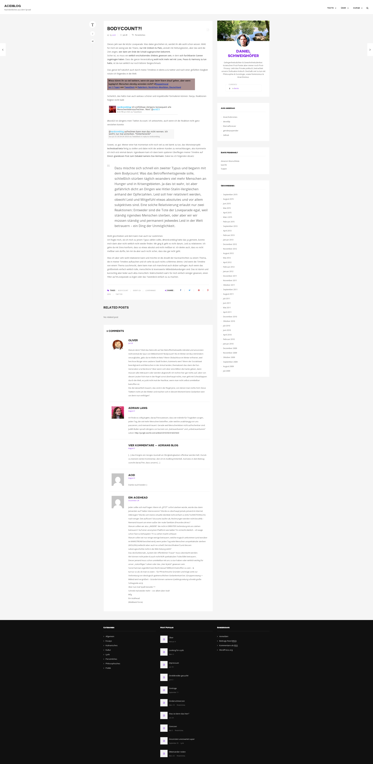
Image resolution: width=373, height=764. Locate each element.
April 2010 (227, 334)
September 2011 (230, 289)
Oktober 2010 (229, 321)
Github (226, 135)
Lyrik (108, 654)
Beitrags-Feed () (227, 641)
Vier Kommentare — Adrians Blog (153, 445)
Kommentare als (228, 645)
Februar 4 (172, 642)
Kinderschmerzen (177, 701)
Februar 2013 (229, 235)
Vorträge (173, 688)
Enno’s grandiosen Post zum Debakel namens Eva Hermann (135, 156)
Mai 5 (171, 730)
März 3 (171, 654)
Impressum (174, 663)
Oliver (133, 340)
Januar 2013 (228, 239)
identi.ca (137, 290)
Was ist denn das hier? (179, 713)
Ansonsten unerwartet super (182, 739)
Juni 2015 (227, 203)
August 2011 (228, 294)
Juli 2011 (226, 298)
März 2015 (227, 217)
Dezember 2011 (230, 276)
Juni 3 (171, 680)
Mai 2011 (227, 307)
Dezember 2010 (230, 316)
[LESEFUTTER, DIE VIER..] (370, 49)
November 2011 (230, 280)
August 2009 (228, 366)
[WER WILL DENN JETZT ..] (3, 49)
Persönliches (140, 35)
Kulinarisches (112, 645)
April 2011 (227, 312)
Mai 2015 (227, 208)
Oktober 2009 (229, 357)
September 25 (173, 743)
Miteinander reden (177, 751)
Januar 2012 (228, 271)
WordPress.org (226, 650)
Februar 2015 (229, 221)
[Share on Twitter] (189, 290)
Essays (109, 641)
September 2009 (230, 361)
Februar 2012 (229, 267)
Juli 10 (171, 667)
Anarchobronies (230, 117)
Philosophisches (113, 663)
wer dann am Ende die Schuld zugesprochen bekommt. (144, 51)
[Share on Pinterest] (199, 290)
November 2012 (230, 248)
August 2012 (228, 253)
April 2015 (227, 212)
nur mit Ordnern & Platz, (151, 48)
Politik (108, 668)
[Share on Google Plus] (208, 290)
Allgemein (110, 636)
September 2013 (230, 226)
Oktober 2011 (229, 285)
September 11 (173, 692)
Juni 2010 (227, 330)
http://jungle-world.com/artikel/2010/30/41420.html (157, 433)
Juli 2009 (226, 371)
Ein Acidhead (138, 497)
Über (343, 8)
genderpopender (230, 130)
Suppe (224, 168)
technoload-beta (115, 148)
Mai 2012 (227, 257)
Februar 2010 (229, 339)
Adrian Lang (137, 408)
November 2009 (230, 352)
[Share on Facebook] (180, 290)
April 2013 (227, 230)
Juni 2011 (227, 303)
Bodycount (123, 290)
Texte (330, 8)
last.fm (224, 165)
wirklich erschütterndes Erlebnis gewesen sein (150, 55)
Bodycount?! (124, 28)
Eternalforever (229, 126)
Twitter (119, 294)
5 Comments (115, 331)
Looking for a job (176, 650)
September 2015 (230, 194)
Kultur (108, 650)
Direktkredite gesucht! (178, 675)
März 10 (172, 705)
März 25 (172, 756)
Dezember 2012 (230, 244)
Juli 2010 (226, 325)
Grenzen (173, 726)
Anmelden (223, 636)
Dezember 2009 (230, 348)
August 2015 (228, 199)
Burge (356, 8)
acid (114, 35)
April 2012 (227, 262)
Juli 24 (171, 718)
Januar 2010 (228, 343)
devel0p (226, 121)
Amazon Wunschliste (230, 161)
